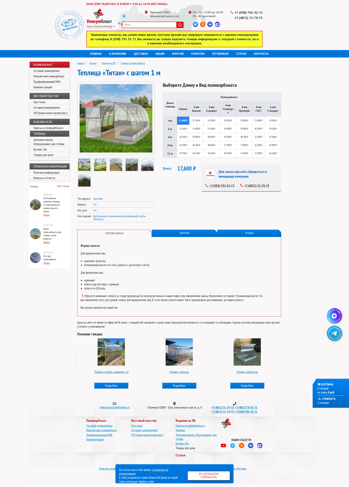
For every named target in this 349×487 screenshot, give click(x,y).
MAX (217, 24)
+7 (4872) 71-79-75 (248, 18)
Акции (160, 54)
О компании (117, 54)
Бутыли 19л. (40, 149)
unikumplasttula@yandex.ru (115, 407)
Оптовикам (220, 54)
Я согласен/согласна (209, 475)
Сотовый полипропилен (46, 107)
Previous (77, 360)
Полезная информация (46, 172)
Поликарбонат (43, 65)
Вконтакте (210, 24)
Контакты (261, 54)
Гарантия (197, 54)
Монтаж (178, 54)
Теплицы (180, 430)
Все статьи (63, 186)
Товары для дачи (43, 155)
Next (284, 360)
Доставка (141, 54)
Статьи (241, 54)
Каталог (93, 63)
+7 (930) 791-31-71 (248, 12)
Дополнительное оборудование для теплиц (48, 142)
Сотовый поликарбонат (46, 71)
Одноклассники (202, 24)
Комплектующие (42, 87)
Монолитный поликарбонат (49, 76)
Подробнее (111, 386)
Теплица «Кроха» (111, 372)
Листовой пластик (45, 96)
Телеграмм (195, 24)
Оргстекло (39, 102)
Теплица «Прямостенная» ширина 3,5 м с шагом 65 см (247, 372)
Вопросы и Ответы (44, 178)
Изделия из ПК (108, 63)
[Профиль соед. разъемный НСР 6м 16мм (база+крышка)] (111, 351)
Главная (95, 54)
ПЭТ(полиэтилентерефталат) (50, 113)
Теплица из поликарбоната (133, 63)
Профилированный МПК (47, 82)
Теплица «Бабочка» (179, 372)
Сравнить (328, 399)
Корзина (327, 384)
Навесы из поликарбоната (48, 128)
